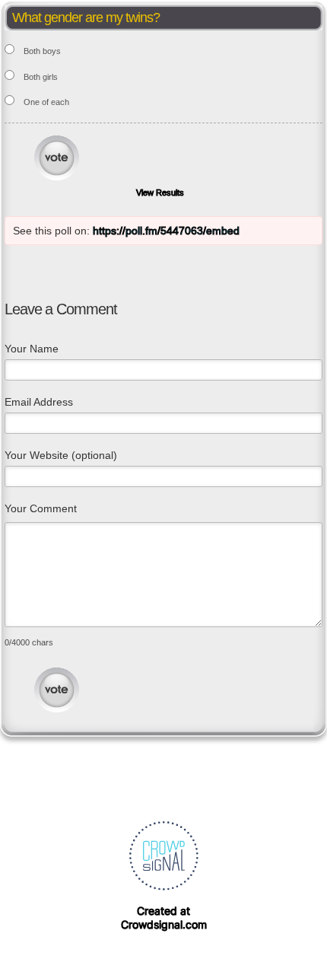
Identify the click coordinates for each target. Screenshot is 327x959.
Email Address (39, 402)
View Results (160, 192)
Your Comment (41, 508)
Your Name (32, 348)
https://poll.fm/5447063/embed (166, 231)
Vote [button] (56, 158)
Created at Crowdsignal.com (164, 917)
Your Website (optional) (61, 455)
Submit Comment (56, 690)
